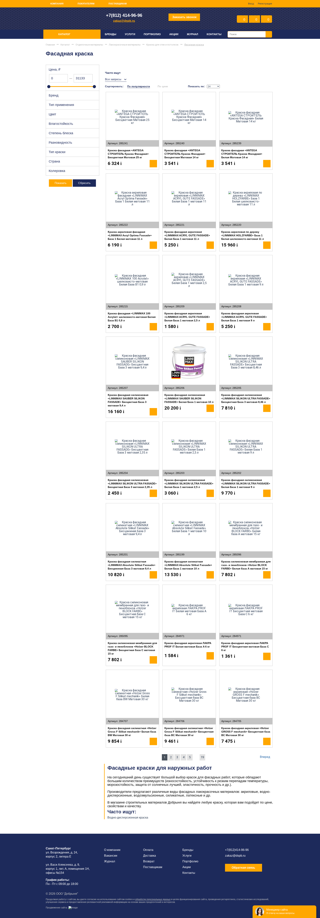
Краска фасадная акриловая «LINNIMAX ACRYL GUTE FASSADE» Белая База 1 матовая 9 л (244, 317)
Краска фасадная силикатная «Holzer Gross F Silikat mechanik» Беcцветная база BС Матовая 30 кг (189, 732)
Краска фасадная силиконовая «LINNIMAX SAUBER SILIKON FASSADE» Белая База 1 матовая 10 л (189, 398)
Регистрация (265, 3)
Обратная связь (243, 867)
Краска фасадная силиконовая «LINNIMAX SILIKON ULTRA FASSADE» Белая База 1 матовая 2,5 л (188, 483)
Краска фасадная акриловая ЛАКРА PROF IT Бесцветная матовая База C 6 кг (245, 647)
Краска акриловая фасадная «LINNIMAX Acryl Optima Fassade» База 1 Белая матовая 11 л (130, 235)
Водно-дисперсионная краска (127, 817)
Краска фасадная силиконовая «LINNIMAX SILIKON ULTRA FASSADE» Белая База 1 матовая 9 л (245, 483)
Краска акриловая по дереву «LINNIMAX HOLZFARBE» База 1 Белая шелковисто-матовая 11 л (242, 235)
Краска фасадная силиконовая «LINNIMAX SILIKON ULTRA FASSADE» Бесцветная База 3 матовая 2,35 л (132, 483)
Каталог (64, 34)
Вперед (265, 757)
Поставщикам (118, 3)
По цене (163, 86)
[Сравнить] (118, 96)
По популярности (138, 86)
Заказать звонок (184, 17)
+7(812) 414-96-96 (124, 15)
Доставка (149, 855)
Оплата (148, 849)
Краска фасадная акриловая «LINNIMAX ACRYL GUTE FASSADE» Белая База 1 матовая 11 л (187, 235)
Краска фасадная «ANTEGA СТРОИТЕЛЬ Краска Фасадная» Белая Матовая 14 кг (241, 154)
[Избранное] (110, 96)
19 (202, 757)
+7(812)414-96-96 (237, 849)
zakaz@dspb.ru (124, 20)
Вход (251, 3)
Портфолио (152, 34)
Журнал (192, 34)
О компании (112, 849)
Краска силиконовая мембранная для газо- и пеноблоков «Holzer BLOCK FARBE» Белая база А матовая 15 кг (246, 565)
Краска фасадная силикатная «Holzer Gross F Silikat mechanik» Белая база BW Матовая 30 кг (132, 732)
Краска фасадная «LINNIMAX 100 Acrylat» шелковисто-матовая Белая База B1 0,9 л (132, 317)
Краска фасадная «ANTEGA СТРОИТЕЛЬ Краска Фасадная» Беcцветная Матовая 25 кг (128, 154)
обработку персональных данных (153, 899)
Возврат (148, 861)
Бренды (110, 34)
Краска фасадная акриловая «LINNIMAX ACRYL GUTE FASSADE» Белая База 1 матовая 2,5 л (187, 317)
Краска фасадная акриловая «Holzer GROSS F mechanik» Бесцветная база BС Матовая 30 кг (245, 732)
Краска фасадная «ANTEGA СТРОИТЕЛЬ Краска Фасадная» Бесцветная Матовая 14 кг (184, 154)
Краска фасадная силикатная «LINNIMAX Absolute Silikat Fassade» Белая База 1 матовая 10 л (188, 565)
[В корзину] (153, 163)
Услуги (130, 34)
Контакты (214, 34)
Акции (173, 34)
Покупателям (86, 3)
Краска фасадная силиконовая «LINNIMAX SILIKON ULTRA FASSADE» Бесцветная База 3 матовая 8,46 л (245, 398)
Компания (57, 3)
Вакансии (110, 855)
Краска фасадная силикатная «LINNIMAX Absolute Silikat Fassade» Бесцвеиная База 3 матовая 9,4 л (131, 565)
